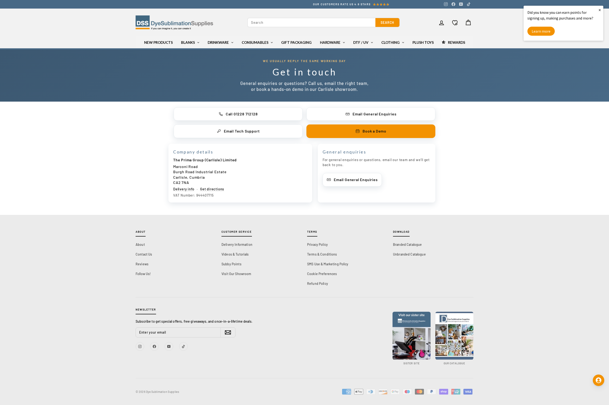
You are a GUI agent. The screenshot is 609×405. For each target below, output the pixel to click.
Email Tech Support (242, 131)
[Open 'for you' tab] (598, 380)
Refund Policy (317, 284)
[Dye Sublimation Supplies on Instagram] (446, 4)
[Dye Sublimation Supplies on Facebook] (453, 4)
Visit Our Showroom (236, 274)
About (140, 244)
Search (387, 22)
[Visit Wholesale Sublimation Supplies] (412, 336)
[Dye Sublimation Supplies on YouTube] (461, 4)
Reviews (142, 264)
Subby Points (231, 264)
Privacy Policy (317, 244)
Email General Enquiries (374, 114)
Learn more (541, 31)
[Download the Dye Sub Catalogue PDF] (454, 336)
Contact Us (144, 254)
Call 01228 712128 (242, 114)
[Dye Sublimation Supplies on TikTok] (469, 4)
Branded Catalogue (407, 244)
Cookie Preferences (322, 274)
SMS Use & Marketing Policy (328, 264)
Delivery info (183, 189)
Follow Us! (143, 274)
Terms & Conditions (322, 254)
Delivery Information (236, 244)
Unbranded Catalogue (409, 254)
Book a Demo (374, 131)
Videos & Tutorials (235, 254)
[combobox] (311, 22)
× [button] (600, 10)
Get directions (212, 189)
